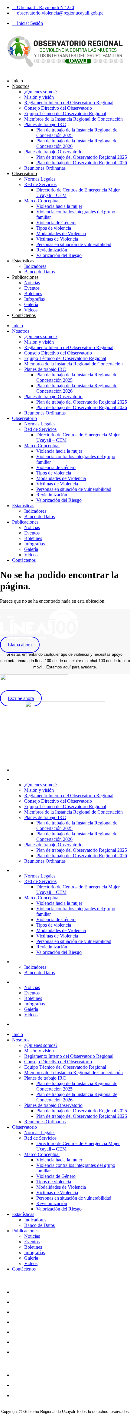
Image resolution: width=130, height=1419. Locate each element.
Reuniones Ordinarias (45, 168)
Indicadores (35, 266)
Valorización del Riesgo (59, 255)
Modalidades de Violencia (61, 233)
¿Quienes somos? (40, 91)
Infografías (34, 298)
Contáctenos (24, 315)
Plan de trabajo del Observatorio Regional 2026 (81, 162)
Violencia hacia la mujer (59, 206)
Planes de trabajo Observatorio (53, 151)
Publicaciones (25, 277)
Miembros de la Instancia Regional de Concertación (73, 119)
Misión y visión (39, 97)
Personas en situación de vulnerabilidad (73, 244)
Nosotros (20, 86)
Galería (31, 304)
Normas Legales (39, 179)
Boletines (33, 293)
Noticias (32, 282)
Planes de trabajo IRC (45, 124)
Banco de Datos (39, 271)
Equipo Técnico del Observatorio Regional (65, 113)
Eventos (32, 288)
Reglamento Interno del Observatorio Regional (68, 102)
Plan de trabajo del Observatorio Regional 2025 (81, 157)
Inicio (17, 80)
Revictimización (51, 249)
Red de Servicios (40, 184)
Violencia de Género (56, 222)
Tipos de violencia (53, 228)
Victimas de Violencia (57, 238)
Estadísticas (23, 260)
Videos (30, 309)
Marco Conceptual (42, 200)
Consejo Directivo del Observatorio (58, 108)
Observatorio (24, 173)
